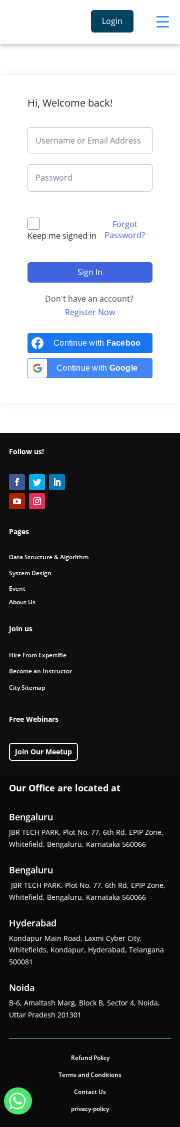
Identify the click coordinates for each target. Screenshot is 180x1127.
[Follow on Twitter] (37, 482)
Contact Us (90, 1091)
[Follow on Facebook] (17, 482)
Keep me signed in (62, 235)
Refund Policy (90, 1057)
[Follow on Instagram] (37, 501)
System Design (30, 573)
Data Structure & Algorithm (48, 557)
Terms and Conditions (90, 1074)
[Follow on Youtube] (17, 501)
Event (17, 588)
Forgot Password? (124, 230)
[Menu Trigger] (162, 21)
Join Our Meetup (43, 751)
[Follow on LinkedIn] (57, 482)
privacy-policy (90, 1108)
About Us (22, 602)
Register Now (90, 312)
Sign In (90, 272)
